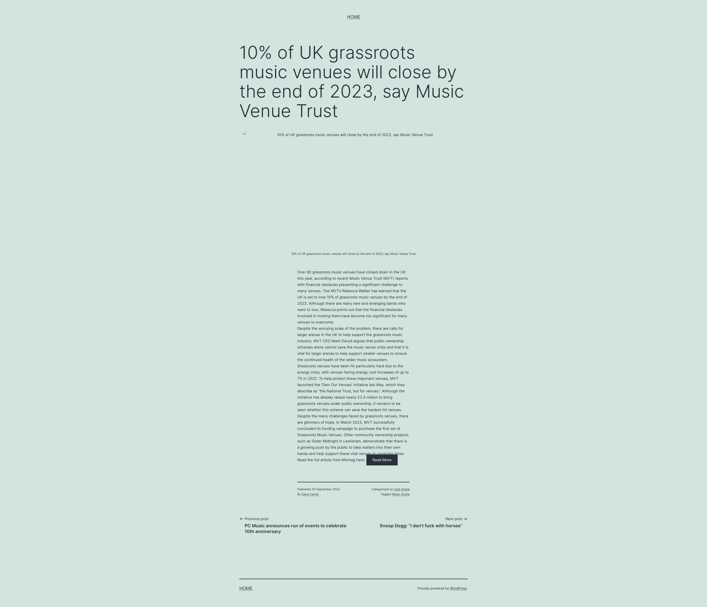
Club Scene (402, 489)
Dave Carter (310, 494)
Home (353, 17)
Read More (382, 460)
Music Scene (401, 494)
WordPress (458, 588)
